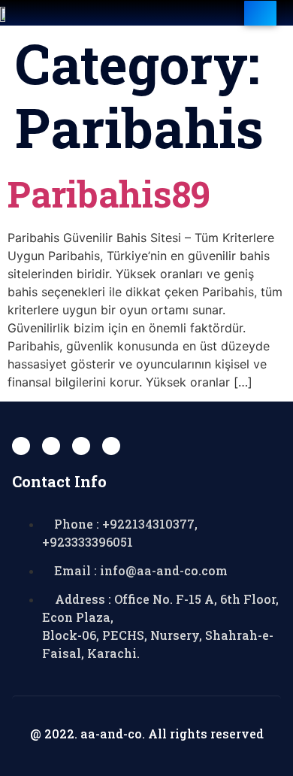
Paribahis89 (109, 193)
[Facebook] (21, 446)
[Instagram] (111, 446)
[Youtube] (81, 446)
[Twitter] (51, 446)
